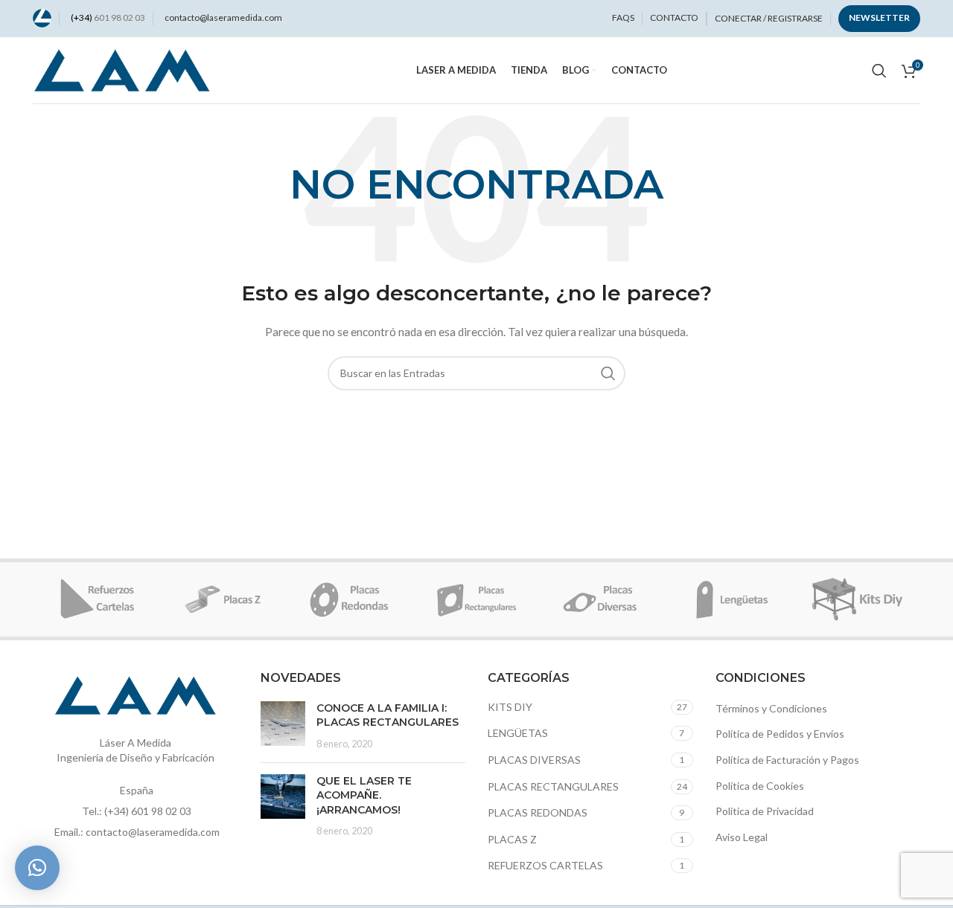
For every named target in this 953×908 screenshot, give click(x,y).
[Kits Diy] (857, 599)
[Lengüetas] (729, 599)
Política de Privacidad (764, 811)
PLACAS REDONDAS (537, 812)
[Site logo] (42, 16)
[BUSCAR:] (608, 373)
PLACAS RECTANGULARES (553, 786)
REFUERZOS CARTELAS (545, 865)
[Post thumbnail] (283, 726)
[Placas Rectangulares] (476, 599)
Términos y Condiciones (771, 708)
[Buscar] (879, 71)
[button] (37, 868)
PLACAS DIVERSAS (534, 759)
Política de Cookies (759, 785)
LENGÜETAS (518, 733)
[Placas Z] (222, 599)
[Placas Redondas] (350, 599)
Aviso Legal (741, 837)
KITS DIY (510, 707)
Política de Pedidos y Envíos (779, 733)
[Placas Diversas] (603, 599)
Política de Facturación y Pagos (787, 759)
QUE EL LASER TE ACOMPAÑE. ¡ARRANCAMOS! (364, 795)
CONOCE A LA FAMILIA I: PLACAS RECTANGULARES (387, 715)
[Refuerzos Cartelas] (96, 599)
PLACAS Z (512, 839)
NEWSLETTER (879, 17)
